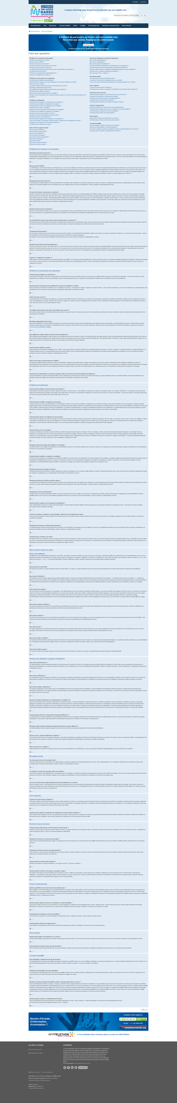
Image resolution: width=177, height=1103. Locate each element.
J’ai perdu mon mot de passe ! (38, 71)
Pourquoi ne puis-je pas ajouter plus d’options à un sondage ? (47, 109)
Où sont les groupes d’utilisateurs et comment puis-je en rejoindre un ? (109, 65)
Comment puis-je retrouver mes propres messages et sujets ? (107, 102)
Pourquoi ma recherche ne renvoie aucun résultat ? (104, 96)
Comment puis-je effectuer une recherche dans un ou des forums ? (108, 94)
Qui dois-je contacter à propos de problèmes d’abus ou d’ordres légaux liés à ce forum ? (114, 129)
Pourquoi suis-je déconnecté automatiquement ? (43, 73)
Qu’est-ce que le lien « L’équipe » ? (99, 73)
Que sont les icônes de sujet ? (38, 144)
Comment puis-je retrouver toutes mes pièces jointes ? (105, 120)
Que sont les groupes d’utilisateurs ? (100, 64)
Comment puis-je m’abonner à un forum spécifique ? (104, 111)
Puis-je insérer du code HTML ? (38, 131)
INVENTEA (49, 1078)
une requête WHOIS (68, 985)
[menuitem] (64, 25)
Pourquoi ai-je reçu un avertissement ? (40, 117)
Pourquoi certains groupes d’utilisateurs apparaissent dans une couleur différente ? (113, 69)
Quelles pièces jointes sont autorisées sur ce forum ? (104, 118)
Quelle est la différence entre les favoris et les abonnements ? (107, 107)
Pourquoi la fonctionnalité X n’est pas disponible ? (104, 127)
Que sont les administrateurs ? (98, 60)
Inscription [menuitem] (135, 2)
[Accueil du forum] (43, 12)
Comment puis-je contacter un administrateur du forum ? (105, 131)
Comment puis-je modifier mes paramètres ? (42, 80)
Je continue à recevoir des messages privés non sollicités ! (106, 80)
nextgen (55, 1078)
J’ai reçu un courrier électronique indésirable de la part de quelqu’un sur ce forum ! (113, 82)
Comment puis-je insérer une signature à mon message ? (46, 106)
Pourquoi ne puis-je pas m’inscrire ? (40, 64)
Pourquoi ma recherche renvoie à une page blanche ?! (105, 98)
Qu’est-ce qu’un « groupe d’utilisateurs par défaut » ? (104, 71)
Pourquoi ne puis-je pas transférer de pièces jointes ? (44, 115)
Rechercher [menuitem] (52, 25)
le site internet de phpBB (36, 327)
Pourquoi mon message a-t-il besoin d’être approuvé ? (45, 122)
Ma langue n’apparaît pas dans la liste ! (40, 87)
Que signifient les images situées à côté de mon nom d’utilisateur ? (48, 89)
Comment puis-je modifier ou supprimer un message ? (45, 104)
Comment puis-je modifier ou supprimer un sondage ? (45, 111)
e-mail (130, 1023)
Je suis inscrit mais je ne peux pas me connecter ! (43, 65)
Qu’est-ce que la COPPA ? (37, 62)
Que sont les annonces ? (36, 139)
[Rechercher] (141, 15)
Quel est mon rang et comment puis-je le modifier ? (44, 93)
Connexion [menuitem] (143, 2)
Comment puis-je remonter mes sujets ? (41, 124)
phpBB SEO (39, 1086)
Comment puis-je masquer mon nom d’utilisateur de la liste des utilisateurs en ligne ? (53, 82)
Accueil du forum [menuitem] (36, 25)
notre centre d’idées (127, 972)
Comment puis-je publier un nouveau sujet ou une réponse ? (46, 102)
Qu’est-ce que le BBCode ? (37, 129)
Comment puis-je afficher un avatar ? (40, 91)
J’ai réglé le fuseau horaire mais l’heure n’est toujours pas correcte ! (48, 85)
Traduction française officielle (37, 1080)
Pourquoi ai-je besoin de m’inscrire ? (40, 60)
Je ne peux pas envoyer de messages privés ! (102, 78)
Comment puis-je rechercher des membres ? (102, 100)
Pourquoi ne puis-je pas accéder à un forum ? (42, 113)
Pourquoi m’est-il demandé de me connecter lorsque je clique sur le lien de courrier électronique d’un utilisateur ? (58, 96)
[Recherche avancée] (144, 15)
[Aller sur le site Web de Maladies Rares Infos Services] (133, 1027)
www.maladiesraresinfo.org (82, 1063)
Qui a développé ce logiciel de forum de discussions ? (105, 125)
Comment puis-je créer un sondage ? (40, 107)
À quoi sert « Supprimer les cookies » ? (40, 75)
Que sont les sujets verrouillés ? (38, 142)
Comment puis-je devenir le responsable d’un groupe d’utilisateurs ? (109, 67)
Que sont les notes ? (35, 140)
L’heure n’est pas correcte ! (37, 84)
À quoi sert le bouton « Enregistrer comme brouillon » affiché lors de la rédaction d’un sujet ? (55, 120)
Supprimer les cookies (36, 1053)
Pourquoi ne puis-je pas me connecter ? (41, 67)
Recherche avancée (36, 1049)
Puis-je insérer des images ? (37, 135)
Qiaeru (48, 1080)
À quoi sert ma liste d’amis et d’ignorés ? (101, 87)
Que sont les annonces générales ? (39, 137)
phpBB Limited (74, 961)
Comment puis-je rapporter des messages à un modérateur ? (47, 118)
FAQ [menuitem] (45, 25)
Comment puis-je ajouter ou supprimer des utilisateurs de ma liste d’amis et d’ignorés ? (114, 89)
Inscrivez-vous (88, 45)
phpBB (39, 1076)
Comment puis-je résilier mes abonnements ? (102, 113)
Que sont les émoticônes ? (37, 133)
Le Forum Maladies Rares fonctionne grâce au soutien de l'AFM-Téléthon (103, 1034)
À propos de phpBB (84, 963)
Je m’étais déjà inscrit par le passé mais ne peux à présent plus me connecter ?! (52, 69)
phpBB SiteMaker (33, 1084)
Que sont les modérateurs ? (97, 62)
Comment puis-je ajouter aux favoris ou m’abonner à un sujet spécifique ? (110, 109)
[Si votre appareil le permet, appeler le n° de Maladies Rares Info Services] (133, 1019)
